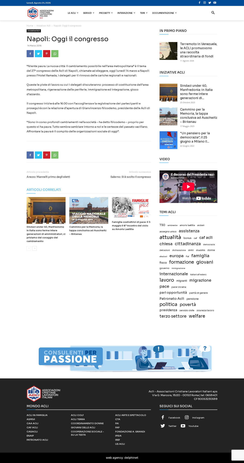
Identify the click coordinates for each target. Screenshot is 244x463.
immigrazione (178, 268)
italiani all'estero (198, 274)
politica (168, 304)
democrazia (209, 244)
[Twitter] (209, 3)
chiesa (166, 244)
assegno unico (168, 231)
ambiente (172, 225)
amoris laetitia (187, 225)
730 (162, 225)
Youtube (193, 426)
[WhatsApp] (54, 53)
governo (164, 268)
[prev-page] (29, 248)
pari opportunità (173, 293)
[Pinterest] (46, 53)
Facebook (174, 417)
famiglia (200, 256)
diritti (191, 250)
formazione (181, 262)
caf (195, 238)
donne (211, 250)
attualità (170, 237)
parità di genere (198, 292)
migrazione (200, 280)
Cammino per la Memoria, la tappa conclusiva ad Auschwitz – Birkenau (87, 230)
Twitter (172, 426)
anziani (200, 225)
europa (177, 256)
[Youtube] (214, 3)
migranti (181, 280)
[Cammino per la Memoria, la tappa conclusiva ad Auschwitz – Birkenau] (88, 210)
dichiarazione (179, 250)
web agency (114, 458)
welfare (197, 316)
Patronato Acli (172, 298)
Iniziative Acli (43, 25)
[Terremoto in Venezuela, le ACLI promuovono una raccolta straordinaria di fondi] (168, 51)
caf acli (206, 238)
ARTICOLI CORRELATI (44, 190)
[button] (213, 13)
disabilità (200, 250)
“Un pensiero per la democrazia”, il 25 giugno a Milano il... (195, 137)
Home (30, 25)
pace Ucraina (178, 287)
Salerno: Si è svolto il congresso (130, 176)
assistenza (189, 231)
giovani (204, 262)
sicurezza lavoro (205, 310)
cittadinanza (188, 244)
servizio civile (187, 310)
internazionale (174, 274)
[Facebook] (199, 3)
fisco (163, 262)
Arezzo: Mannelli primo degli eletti (48, 176)
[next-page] (34, 248)
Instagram (198, 417)
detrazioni (165, 250)
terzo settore (173, 316)
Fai (187, 256)
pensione (192, 298)
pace (164, 286)
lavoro (167, 280)
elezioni (163, 256)
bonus (187, 238)
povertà (188, 305)
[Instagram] (204, 3)
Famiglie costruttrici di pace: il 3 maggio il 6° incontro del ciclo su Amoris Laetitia (131, 226)
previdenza (168, 310)
